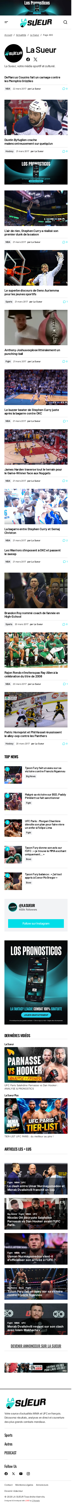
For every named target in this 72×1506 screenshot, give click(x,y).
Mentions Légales (24, 1484)
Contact (8, 1484)
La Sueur (34, 35)
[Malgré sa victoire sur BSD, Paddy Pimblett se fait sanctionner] (13, 801)
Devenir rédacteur (13, 1491)
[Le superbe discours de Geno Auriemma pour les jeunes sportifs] (36, 267)
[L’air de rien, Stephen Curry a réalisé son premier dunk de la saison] (36, 208)
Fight (8, 361)
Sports (9, 301)
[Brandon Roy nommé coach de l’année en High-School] (36, 590)
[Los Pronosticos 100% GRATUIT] (36, 8)
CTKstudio (36, 1501)
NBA (8, 88)
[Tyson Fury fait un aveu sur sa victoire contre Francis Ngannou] (13, 775)
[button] (6, 22)
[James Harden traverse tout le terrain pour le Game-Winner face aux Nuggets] (36, 447)
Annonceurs (42, 1484)
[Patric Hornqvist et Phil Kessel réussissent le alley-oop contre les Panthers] (36, 709)
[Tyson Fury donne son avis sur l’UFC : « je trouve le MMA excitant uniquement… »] (13, 854)
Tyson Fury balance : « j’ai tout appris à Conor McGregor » (43, 875)
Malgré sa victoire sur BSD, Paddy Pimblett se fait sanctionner (45, 796)
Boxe (28, 859)
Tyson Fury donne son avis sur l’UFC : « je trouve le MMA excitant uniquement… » (45, 851)
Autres (8, 1444)
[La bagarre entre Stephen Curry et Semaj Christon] (36, 506)
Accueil (8, 35)
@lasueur (27, 905)
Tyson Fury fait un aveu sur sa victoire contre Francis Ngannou (45, 769)
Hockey (9, 151)
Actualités (21, 35)
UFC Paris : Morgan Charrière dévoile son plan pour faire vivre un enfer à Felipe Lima (44, 824)
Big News (30, 776)
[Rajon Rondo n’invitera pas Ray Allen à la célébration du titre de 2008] (36, 650)
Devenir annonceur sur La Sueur (36, 1346)
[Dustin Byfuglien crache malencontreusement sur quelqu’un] (36, 117)
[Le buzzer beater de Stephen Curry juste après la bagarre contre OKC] (36, 387)
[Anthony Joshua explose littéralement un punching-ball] (36, 327)
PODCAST (10, 1452)
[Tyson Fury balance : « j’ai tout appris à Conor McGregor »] (13, 881)
